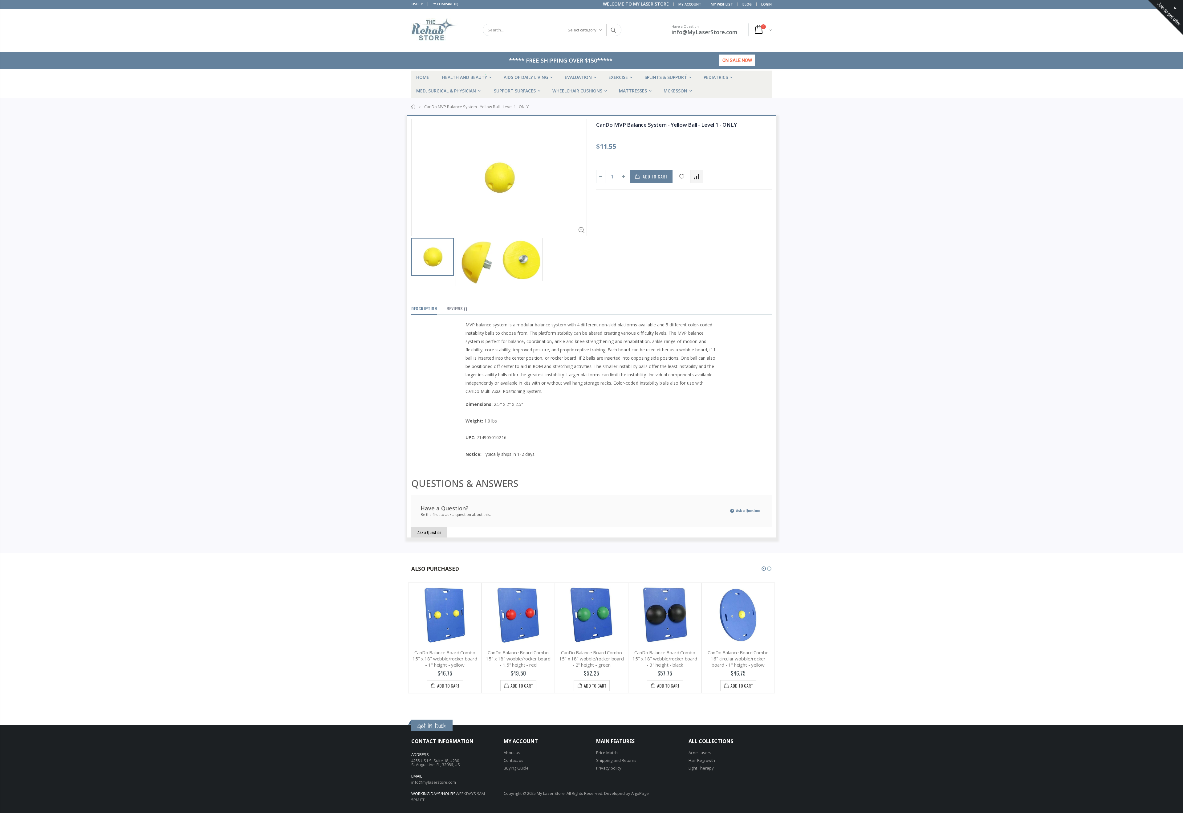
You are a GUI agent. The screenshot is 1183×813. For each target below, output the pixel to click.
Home (413, 106)
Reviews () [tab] (456, 308)
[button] (763, 568)
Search (613, 30)
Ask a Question (747, 510)
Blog (747, 4)
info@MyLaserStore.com (705, 32)
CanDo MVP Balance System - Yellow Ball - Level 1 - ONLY (666, 124)
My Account (689, 4)
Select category (582, 30)
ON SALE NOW (737, 60)
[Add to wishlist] (681, 176)
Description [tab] (424, 308)
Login (766, 4)
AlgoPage (640, 793)
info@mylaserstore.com (433, 782)
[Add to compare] (696, 176)
